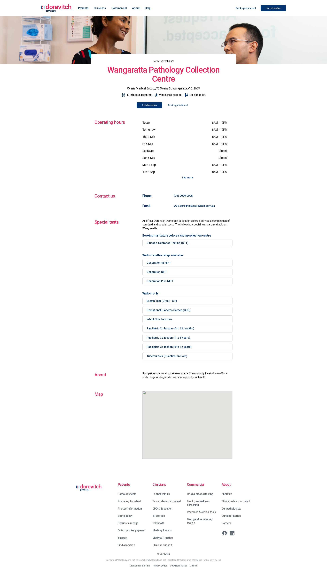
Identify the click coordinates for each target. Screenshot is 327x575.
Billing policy (125, 515)
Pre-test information (130, 508)
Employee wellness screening (198, 503)
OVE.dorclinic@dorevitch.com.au (194, 205)
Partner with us (161, 494)
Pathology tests (127, 494)
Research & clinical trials (201, 512)
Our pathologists (231, 508)
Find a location (126, 545)
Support (122, 537)
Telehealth (158, 523)
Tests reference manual (166, 501)
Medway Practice (162, 537)
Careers (226, 523)
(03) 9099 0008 (183, 195)
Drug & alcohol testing (200, 494)
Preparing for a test (129, 501)
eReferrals (158, 515)
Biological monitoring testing (199, 521)
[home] (56, 8)
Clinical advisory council (236, 501)
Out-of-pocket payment (131, 530)
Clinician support (162, 545)
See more (187, 177)
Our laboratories (231, 515)
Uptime (193, 566)
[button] (83, 8)
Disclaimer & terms (140, 566)
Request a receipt (128, 523)
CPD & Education (162, 508)
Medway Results (162, 530)
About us (227, 494)
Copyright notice (178, 566)
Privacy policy (160, 566)
